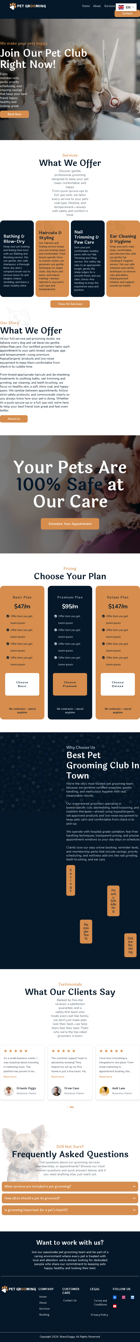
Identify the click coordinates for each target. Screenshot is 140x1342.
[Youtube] (114, 1306)
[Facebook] (114, 1297)
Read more (10, 1076)
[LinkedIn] (132, 1297)
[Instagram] (123, 1297)
